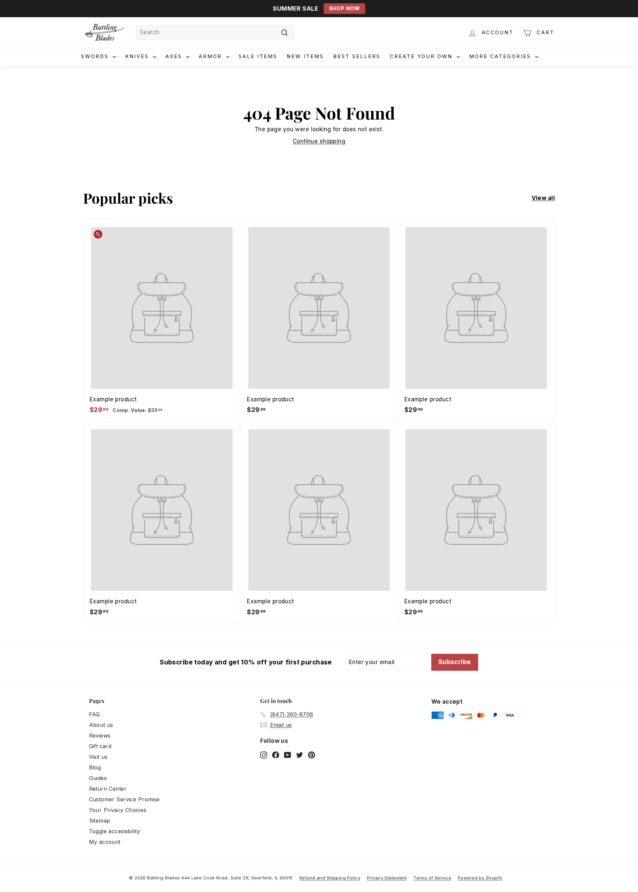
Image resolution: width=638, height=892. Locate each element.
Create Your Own (422, 56)
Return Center (108, 788)
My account (105, 842)
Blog (95, 767)
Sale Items (258, 56)
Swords (96, 56)
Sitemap (99, 820)
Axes (174, 56)
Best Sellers (356, 56)
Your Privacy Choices (118, 810)
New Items (305, 56)
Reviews (100, 735)
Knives (138, 56)
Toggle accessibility (114, 831)
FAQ (94, 714)
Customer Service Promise (124, 799)
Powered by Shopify (480, 877)
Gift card (100, 746)
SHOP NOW (344, 8)
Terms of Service (432, 877)
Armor (211, 56)
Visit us (98, 756)
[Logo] (104, 32)
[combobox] (215, 32)
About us (101, 725)
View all (543, 198)
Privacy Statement (387, 877)
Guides (98, 778)
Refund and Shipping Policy (329, 877)
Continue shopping (319, 141)
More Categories (501, 56)
